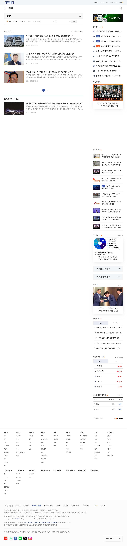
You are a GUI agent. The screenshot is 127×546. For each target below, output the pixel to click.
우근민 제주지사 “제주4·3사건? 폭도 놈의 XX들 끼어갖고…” (49, 72)
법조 (96, 436)
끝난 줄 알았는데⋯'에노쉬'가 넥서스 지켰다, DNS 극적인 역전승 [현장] (112, 220)
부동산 (30, 432)
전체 (10, 21)
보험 (17, 442)
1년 (30, 21)
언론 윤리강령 (29, 522)
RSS (120, 2)
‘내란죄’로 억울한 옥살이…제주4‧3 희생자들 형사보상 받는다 (49, 36)
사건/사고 (97, 442)
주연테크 (99, 376)
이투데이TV (32, 470)
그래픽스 (18, 480)
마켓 (5, 432)
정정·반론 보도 (75, 505)
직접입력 (37, 21)
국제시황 (6, 462)
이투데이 (17, 519)
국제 (67, 432)
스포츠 (5, 490)
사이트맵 (103, 505)
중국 (67, 445)
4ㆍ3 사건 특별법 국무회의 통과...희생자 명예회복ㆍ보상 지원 (50, 54)
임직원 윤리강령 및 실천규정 (49, 522)
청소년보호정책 (48, 505)
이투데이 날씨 (82, 470)
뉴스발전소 (19, 470)
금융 (17, 432)
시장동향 (31, 436)
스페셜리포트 (44, 470)
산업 (42, 432)
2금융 (17, 445)
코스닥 (115, 361)
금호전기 (99, 381)
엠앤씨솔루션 (100, 371)
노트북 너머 (110, 455)
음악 (5, 483)
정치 (81, 432)
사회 (96, 432)
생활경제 (56, 442)
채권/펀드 (6, 455)
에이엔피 (99, 386)
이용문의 (66, 505)
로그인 (96, 2)
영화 (5, 480)
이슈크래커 (19, 474)
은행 (17, 439)
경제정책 (56, 436)
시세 (5, 442)
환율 (5, 459)
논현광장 (109, 439)
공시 (5, 436)
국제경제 (68, 436)
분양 (30, 445)
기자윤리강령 (36, 522)
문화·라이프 (7, 470)
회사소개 (18, 505)
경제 (55, 432)
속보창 (106, 2)
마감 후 (109, 449)
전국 (96, 449)
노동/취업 (97, 445)
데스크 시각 (110, 445)
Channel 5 (57, 470)
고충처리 (58, 505)
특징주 (100, 323)
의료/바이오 (44, 455)
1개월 (23, 21)
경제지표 (56, 439)
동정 (96, 455)
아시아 (67, 449)
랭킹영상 (31, 477)
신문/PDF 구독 (113, 2)
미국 (67, 442)
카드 (17, 449)
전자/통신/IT (44, 439)
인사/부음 (97, 452)
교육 (96, 439)
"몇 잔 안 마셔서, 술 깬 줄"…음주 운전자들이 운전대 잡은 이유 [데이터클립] (108, 259)
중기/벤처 (43, 459)
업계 (30, 439)
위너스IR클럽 (69, 470)
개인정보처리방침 (36, 505)
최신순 (81, 31)
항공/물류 (43, 449)
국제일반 (68, 439)
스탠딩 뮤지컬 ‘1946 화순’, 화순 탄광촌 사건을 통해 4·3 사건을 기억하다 (54, 103)
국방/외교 (82, 442)
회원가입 (101, 2)
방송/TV (6, 477)
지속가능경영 (94, 470)
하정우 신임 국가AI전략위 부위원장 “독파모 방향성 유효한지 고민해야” (112, 157)
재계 (42, 436)
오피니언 (109, 432)
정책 (30, 442)
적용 (74, 21)
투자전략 (115, 323)
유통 (42, 452)
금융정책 (18, 436)
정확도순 (74, 31)
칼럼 (108, 452)
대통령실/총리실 (84, 436)
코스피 (100, 361)
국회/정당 (82, 439)
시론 (108, 442)
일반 (5, 465)
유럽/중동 (68, 452)
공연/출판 (6, 487)
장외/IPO (6, 445)
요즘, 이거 (18, 477)
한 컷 (17, 483)
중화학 (42, 445)
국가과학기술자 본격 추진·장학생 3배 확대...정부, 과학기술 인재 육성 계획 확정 (112, 212)
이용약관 (26, 505)
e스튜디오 (31, 474)
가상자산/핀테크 (20, 452)
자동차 (42, 442)
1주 (16, 21)
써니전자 (99, 366)
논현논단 (109, 436)
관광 (5, 474)
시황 (5, 439)
